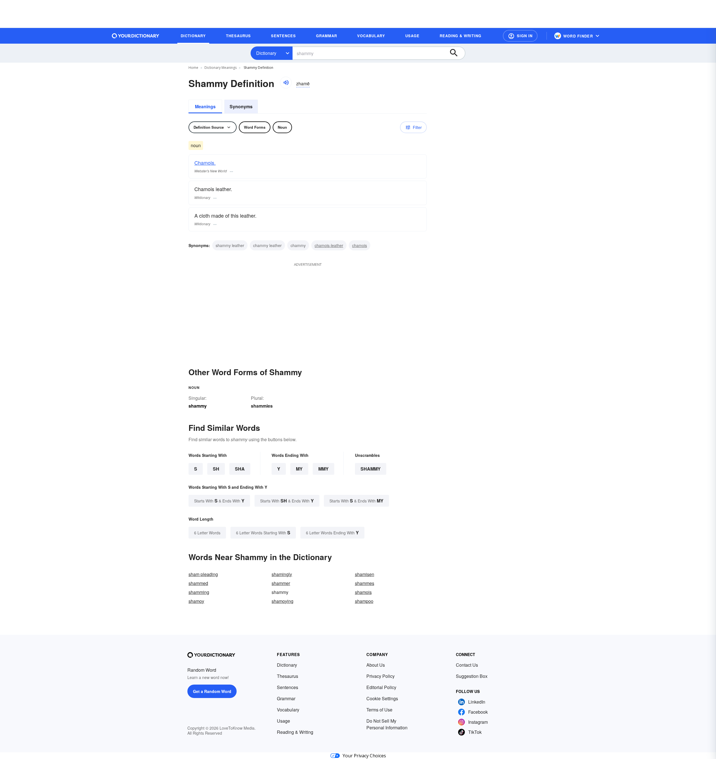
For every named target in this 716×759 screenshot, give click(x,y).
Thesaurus (287, 676)
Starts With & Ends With (219, 500)
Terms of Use (379, 709)
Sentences (287, 687)
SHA (240, 469)
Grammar (286, 698)
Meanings (205, 106)
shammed (198, 583)
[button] (520, 36)
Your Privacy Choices (364, 756)
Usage (283, 721)
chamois (359, 245)
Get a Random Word (212, 691)
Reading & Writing (295, 732)
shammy (371, 469)
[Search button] (456, 53)
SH (216, 469)
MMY (323, 469)
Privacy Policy (380, 676)
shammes (364, 583)
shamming (199, 592)
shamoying (282, 601)
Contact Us (467, 665)
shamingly (282, 574)
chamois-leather (329, 245)
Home (193, 67)
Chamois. (205, 162)
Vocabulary (288, 709)
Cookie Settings (382, 698)
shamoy (196, 601)
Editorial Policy (381, 687)
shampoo (364, 601)
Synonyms (241, 106)
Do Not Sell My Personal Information (387, 724)
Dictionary (266, 53)
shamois (363, 592)
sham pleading (203, 574)
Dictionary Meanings (220, 67)
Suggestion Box (471, 676)
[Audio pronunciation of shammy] (286, 82)
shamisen (364, 574)
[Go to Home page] (135, 35)
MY (299, 469)
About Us (375, 665)
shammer (281, 583)
